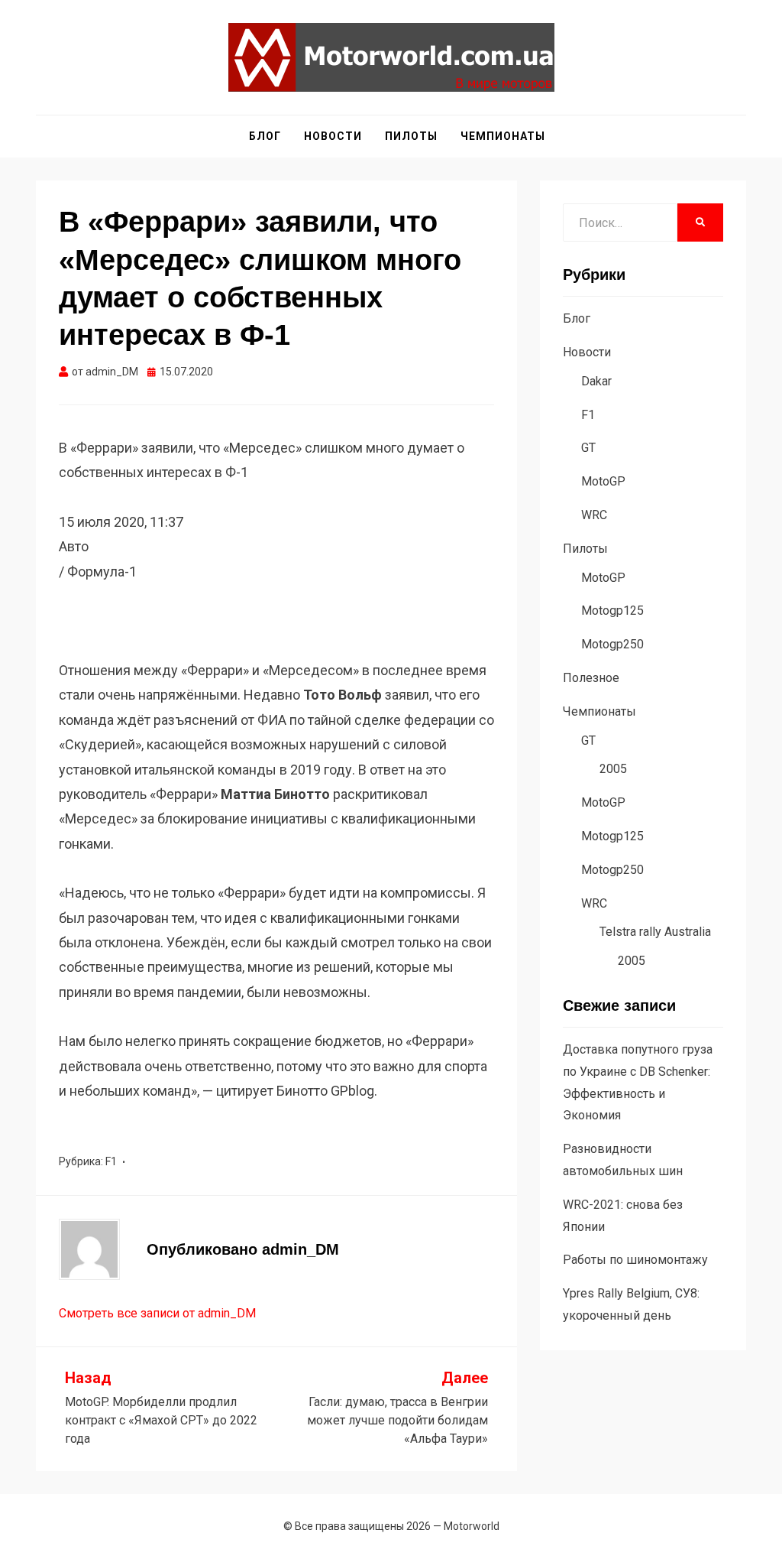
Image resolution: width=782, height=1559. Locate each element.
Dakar (596, 381)
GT (588, 447)
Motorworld (471, 1526)
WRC (594, 515)
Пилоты (411, 136)
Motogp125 (612, 610)
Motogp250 (612, 644)
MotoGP (603, 481)
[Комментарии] (62, 646)
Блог (265, 136)
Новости (333, 136)
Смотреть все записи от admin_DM (157, 1313)
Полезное (591, 678)
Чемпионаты (502, 136)
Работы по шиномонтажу (635, 1259)
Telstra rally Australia (655, 931)
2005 (613, 769)
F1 (111, 1161)
